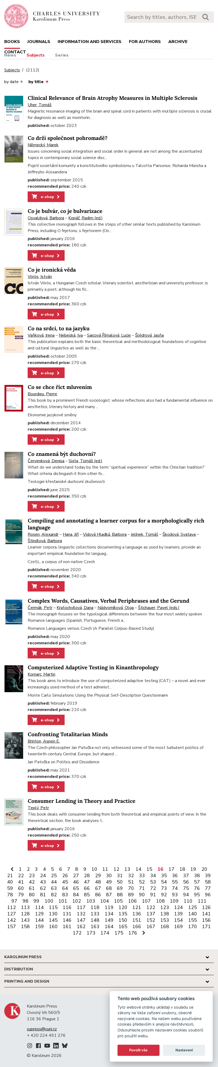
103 (90, 901)
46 (76, 882)
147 (81, 920)
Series (62, 55)
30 (109, 875)
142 (11, 920)
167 (150, 926)
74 (175, 888)
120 (123, 907)
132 (81, 914)
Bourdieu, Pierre (42, 394)
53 (153, 882)
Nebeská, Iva (71, 335)
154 (178, 920)
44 (54, 882)
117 (81, 907)
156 (206, 920)
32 (131, 875)
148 (95, 920)
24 (43, 875)
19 (193, 869)
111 (202, 901)
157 (11, 926)
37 (186, 875)
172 (77, 933)
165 (123, 926)
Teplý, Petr (38, 808)
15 (149, 869)
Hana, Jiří (71, 534)
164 (109, 926)
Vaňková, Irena (41, 335)
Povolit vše (138, 1050)
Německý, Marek (43, 145)
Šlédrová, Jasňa (149, 335)
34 (153, 875)
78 (10, 895)
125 (192, 907)
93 (175, 895)
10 (94, 869)
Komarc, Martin (41, 674)
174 (104, 933)
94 (186, 895)
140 (192, 914)
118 (95, 907)
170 (192, 926)
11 (105, 869)
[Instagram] (29, 1046)
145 (53, 920)
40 (10, 882)
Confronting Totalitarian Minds (68, 734)
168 (164, 926)
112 (11, 907)
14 (138, 869)
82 (54, 895)
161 (67, 926)
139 (178, 914)
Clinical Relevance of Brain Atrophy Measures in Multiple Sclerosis (112, 98)
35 (164, 875)
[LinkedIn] (56, 1046)
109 (174, 901)
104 (104, 901)
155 (192, 920)
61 (32, 888)
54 (164, 882)
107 (146, 901)
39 (208, 875)
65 (76, 888)
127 (11, 914)
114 (39, 907)
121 (136, 907)
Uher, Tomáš (40, 105)
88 (120, 895)
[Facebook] (38, 1046)
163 (95, 926)
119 (109, 907)
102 (76, 901)
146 (67, 920)
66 (87, 888)
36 (175, 875)
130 (53, 914)
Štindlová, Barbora (45, 541)
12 (116, 869)
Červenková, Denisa (46, 461)
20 (204, 869)
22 (21, 875)
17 (171, 869)
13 (127, 869)
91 (153, 895)
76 (197, 888)
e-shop (47, 196)
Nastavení (184, 1050)
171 (206, 926)
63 (54, 888)
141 (206, 914)
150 (123, 920)
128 (25, 914)
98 (25, 901)
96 (208, 895)
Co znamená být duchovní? (62, 454)
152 (150, 920)
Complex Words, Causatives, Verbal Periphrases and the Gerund (108, 601)
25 (54, 875)
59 (10, 888)
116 (67, 907)
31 (120, 875)
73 (164, 888)
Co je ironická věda (52, 270)
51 (131, 882)
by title (36, 82)
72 (153, 888)
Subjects (36, 55)
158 (25, 926)
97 (14, 901)
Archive (177, 42)
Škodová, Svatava (179, 534)
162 (81, 926)
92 (164, 895)
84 (76, 895)
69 (120, 888)
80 (32, 895)
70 (131, 888)
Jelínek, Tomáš (144, 534)
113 (25, 907)
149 (109, 920)
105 (118, 901)
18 (182, 869)
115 (53, 907)
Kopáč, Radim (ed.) (85, 218)
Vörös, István (40, 277)
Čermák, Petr (40, 608)
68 (109, 888)
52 (142, 882)
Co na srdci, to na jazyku (58, 328)
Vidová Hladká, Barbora (105, 534)
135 (123, 914)
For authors (145, 42)
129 (39, 914)
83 (65, 895)
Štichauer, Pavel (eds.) (158, 608)
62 (43, 888)
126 (206, 907)
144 (39, 920)
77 (208, 888)
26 (65, 875)
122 (150, 907)
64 (65, 888)
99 (36, 901)
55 (175, 882)
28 (87, 875)
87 (109, 895)
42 (32, 882)
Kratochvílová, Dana (75, 608)
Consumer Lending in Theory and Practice (81, 801)
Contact (15, 52)
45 (65, 882)
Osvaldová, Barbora (46, 218)
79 (21, 895)
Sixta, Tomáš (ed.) (85, 461)
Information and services (89, 42)
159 (39, 926)
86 (98, 895)
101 (62, 901)
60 (21, 888)
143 (25, 920)
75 (186, 888)
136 (136, 914)
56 (186, 882)
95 (197, 895)
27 (76, 875)
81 (43, 895)
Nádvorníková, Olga (116, 608)
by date (11, 82)
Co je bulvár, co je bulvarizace (65, 211)
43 (43, 882)
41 (21, 882)
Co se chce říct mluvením (60, 387)
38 (197, 875)
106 (132, 901)
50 (120, 882)
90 (142, 895)
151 (136, 920)
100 (49, 901)
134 (109, 914)
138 (164, 914)
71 (142, 888)
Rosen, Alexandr (43, 534)
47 (87, 882)
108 (160, 901)
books (12, 42)
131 (67, 914)
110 (188, 901)
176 (132, 933)
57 (197, 882)
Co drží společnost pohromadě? (67, 138)
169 (178, 926)
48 (98, 882)
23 (32, 875)
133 (95, 914)
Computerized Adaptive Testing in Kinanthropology (93, 667)
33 (142, 875)
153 (164, 920)
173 (91, 933)
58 (208, 882)
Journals (38, 42)
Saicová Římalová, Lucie (109, 335)
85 (87, 895)
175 (119, 933)
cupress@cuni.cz (42, 1029)
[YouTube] (47, 1046)
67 (98, 888)
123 (164, 907)
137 (150, 914)
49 (109, 882)
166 (136, 926)
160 (53, 926)
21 (10, 875)
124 (178, 907)
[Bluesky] (65, 1046)
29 (98, 875)
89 (131, 895)
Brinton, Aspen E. (44, 741)
